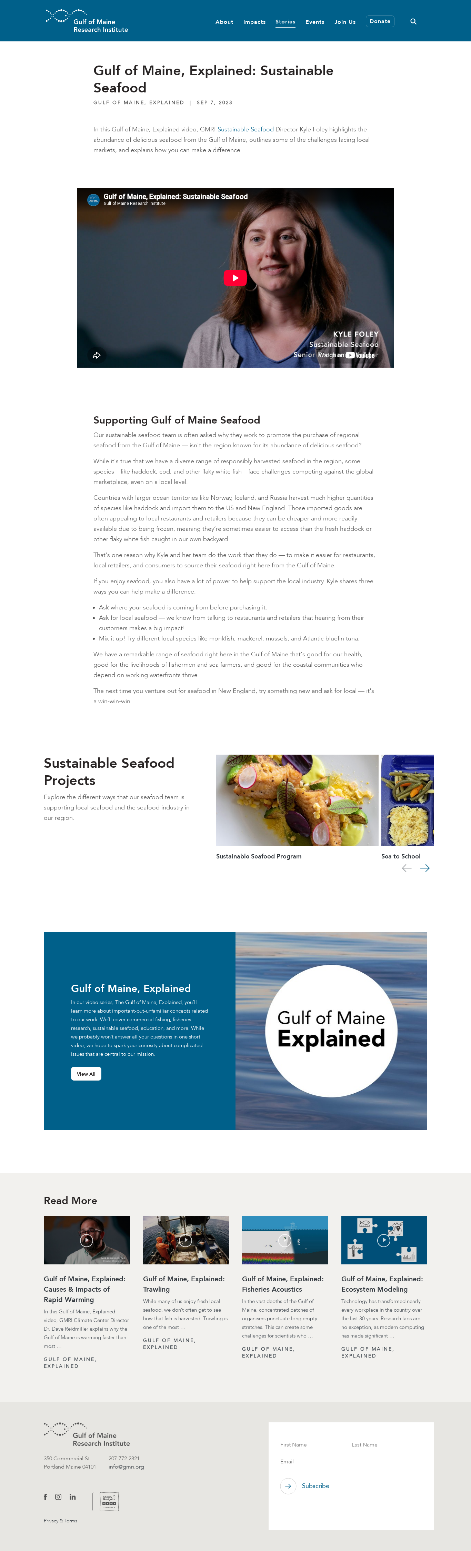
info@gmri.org (126, 1466)
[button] (413, 20)
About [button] (224, 21)
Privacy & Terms (60, 1521)
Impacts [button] (254, 21)
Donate (380, 21)
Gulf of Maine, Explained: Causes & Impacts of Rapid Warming (85, 1289)
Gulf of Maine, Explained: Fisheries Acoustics (283, 1284)
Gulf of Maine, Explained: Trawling (184, 1284)
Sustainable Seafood (246, 129)
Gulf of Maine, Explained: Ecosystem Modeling (382, 1284)
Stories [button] (285, 21)
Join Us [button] (345, 21)
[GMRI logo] (87, 1434)
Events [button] (314, 21)
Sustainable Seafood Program (259, 856)
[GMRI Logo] (87, 20)
